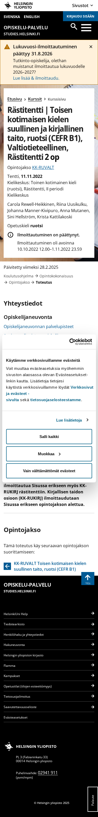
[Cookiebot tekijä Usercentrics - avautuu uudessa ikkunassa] (70, 342)
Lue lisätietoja (69, 420)
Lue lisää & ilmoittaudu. (36, 78)
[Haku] (74, 26)
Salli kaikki (49, 436)
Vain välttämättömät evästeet (49, 471)
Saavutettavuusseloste (20, 707)
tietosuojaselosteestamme (55, 400)
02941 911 (48, 772)
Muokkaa (46, 453)
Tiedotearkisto (14, 624)
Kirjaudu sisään (80, 16)
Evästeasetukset (15, 717)
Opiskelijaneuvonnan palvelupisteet (39, 326)
